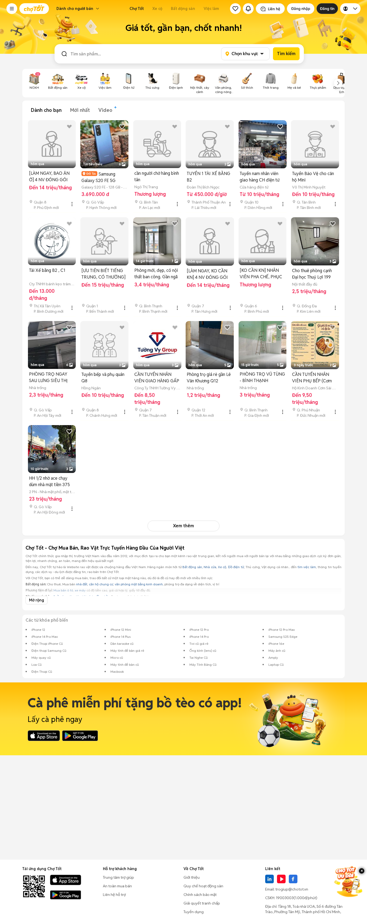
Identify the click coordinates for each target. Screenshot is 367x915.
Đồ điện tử (236, 567)
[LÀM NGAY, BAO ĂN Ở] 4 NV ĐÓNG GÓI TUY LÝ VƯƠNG (49, 176)
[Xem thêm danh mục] (338, 83)
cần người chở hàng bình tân (156, 176)
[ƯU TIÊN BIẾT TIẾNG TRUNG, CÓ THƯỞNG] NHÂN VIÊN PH (103, 274)
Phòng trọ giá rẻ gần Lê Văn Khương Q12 (209, 378)
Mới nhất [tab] (80, 110)
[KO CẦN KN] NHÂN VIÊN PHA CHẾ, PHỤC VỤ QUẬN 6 (261, 274)
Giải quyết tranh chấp (202, 903)
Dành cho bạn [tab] (46, 110)
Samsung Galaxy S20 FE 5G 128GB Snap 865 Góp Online (101, 177)
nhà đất (81, 584)
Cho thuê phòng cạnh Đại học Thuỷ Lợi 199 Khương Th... (312, 274)
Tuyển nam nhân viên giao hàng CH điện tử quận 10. (259, 177)
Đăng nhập (300, 8)
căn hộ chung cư (101, 584)
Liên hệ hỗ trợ (114, 894)
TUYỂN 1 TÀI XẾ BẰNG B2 (208, 177)
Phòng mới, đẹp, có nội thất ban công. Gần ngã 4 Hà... (156, 274)
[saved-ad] (235, 8)
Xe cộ (157, 8)
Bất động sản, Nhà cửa (199, 567)
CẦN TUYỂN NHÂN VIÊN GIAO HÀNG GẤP (156, 378)
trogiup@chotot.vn (291, 889)
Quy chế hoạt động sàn (203, 886)
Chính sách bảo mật (200, 894)
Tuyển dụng (194, 911)
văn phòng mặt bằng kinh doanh (139, 584)
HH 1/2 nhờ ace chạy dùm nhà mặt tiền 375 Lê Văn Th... (49, 481)
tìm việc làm (306, 567)
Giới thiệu (192, 877)
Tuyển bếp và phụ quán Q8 (102, 378)
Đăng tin (327, 8)
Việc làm (211, 8)
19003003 (285, 897)
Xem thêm (183, 526)
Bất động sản (183, 8)
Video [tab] (105, 110)
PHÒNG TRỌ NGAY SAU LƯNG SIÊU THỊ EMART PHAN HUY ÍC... (51, 377)
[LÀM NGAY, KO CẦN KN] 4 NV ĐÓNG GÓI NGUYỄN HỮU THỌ (207, 274)
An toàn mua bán (117, 886)
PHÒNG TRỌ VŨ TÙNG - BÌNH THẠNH (262, 377)
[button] (11, 8)
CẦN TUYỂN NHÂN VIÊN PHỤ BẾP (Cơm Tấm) (312, 378)
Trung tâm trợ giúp (118, 877)
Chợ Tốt (136, 8)
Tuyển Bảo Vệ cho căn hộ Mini (313, 177)
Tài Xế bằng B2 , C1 (47, 270)
